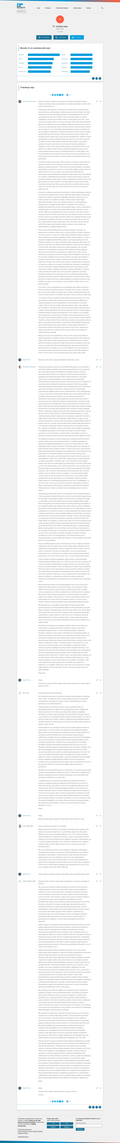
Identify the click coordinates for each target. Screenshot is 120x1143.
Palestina (21, 63)
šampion (21, 55)
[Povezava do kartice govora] (100, 101)
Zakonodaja (77, 8)
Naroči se (80, 1129)
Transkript (78, 37)
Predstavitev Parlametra (24, 1129)
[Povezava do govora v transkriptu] (97, 101)
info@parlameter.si (23, 1136)
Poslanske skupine (62, 8)
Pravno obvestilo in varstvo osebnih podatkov (30, 1131)
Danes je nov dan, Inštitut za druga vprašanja (29, 1121)
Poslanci (48, 8)
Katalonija (64, 59)
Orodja (88, 8)
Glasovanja (62, 37)
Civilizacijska (22, 71)
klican (20, 59)
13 (67, 95)
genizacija (64, 63)
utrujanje (64, 67)
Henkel (63, 55)
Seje (38, 8)
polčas (21, 67)
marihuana (64, 71)
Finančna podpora (23, 1133)
